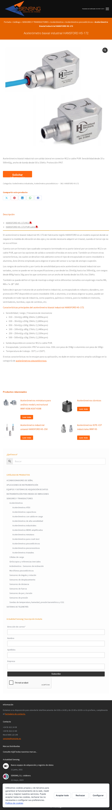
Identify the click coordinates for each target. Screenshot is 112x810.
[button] (105, 50)
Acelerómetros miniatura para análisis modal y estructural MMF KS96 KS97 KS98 (35, 404)
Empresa (11, 661)
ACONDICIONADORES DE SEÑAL (20, 480)
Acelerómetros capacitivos (24, 512)
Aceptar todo (62, 795)
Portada (7, 22)
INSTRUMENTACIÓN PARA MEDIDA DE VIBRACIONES (28, 494)
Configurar (98, 795)
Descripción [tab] (9, 214)
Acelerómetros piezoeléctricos (79, 22)
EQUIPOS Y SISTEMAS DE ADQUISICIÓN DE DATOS (27, 489)
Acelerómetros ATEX (21, 507)
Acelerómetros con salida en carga (27, 516)
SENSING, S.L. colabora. (21, 775)
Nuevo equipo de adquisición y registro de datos (32, 765)
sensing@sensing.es (12, 738)
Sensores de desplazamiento (22, 579)
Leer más (26, 417)
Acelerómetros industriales (22, 183)
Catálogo (17, 22)
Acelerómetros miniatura (23, 534)
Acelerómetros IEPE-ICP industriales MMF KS (89, 427)
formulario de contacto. (15, 714)
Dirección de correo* (16, 626)
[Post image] (6, 766)
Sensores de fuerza (18, 588)
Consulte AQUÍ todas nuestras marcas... (20, 751)
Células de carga (16, 557)
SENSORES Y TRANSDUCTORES (35, 22)
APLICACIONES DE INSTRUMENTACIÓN (22, 485)
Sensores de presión (18, 597)
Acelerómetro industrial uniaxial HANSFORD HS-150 (34, 427)
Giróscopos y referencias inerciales (25, 561)
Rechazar (80, 795)
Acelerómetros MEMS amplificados (27, 530)
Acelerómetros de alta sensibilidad (27, 521)
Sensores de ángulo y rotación (22, 575)
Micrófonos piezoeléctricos (21, 570)
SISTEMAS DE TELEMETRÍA (17, 606)
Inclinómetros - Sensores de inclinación (26, 566)
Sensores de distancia (19, 584)
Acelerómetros (57, 22)
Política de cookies (14, 803)
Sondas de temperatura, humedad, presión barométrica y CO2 (36, 602)
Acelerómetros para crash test (25, 539)
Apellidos (11, 649)
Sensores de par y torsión (20, 593)
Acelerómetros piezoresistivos (26, 548)
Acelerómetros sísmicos (89, 400)
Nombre (10, 638)
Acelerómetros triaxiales (23, 552)
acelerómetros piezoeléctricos (31, 360)
